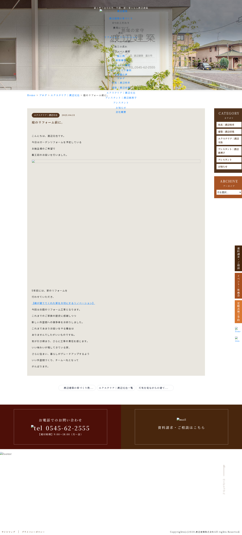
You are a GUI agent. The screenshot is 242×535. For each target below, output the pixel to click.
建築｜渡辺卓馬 (121, 87)
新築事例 (121, 60)
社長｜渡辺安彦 (121, 82)
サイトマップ (8, 531)
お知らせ (121, 107)
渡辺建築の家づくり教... (78, 387)
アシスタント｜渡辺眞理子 (121, 97)
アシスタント (121, 102)
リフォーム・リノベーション (121, 37)
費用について (121, 27)
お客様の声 (121, 74)
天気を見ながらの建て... (154, 387)
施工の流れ (121, 46)
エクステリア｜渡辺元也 (121, 92)
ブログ (121, 78)
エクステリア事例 (121, 70)
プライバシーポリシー (33, 531)
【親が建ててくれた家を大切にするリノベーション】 (63, 303)
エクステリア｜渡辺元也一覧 (116, 387)
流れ (121, 32)
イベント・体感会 (238, 286)
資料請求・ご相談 (238, 258)
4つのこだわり (121, 22)
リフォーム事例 (121, 51)
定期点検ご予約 (238, 311)
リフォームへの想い (121, 41)
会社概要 (121, 112)
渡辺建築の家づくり (121, 18)
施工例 (121, 56)
